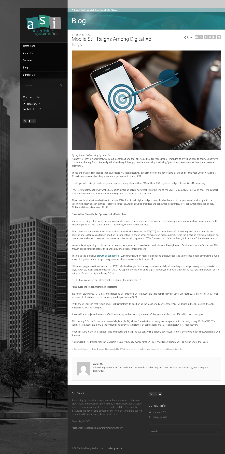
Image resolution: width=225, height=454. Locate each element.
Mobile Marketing (84, 349)
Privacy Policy (115, 448)
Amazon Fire (103, 349)
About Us (28, 53)
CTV (121, 349)
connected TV (114, 349)
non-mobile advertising (170, 349)
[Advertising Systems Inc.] (43, 25)
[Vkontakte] (219, 37)
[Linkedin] (34, 121)
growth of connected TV (109, 255)
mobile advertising (154, 349)
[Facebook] (30, 121)
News (94, 349)
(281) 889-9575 (34, 109)
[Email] (197, 37)
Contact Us (29, 74)
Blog (25, 67)
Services (27, 60)
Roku (181, 349)
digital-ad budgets (139, 349)
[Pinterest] (210, 37)
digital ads (127, 349)
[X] (25, 121)
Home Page (29, 46)
